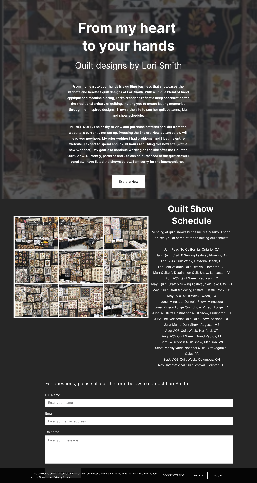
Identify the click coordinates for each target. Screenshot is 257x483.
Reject (198, 475)
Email (49, 413)
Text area (52, 432)
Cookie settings (173, 475)
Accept (219, 475)
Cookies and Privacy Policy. (54, 477)
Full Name (52, 395)
